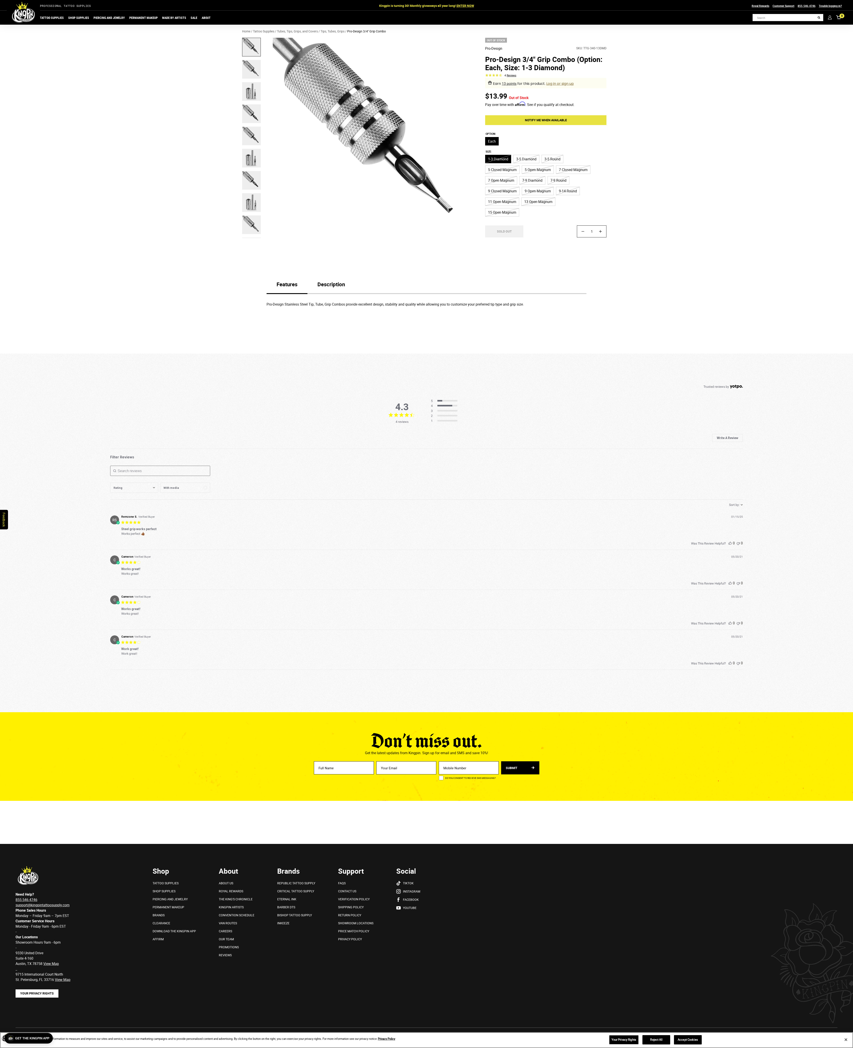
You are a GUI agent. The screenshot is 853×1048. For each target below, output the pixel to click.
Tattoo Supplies (52, 18)
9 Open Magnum (538, 191)
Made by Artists (174, 18)
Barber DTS (286, 907)
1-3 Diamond (498, 159)
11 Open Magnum (502, 201)
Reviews (225, 955)
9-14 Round (568, 191)
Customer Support (783, 6)
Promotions (229, 947)
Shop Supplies (78, 18)
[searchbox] (160, 471)
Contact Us (347, 891)
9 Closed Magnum (502, 191)
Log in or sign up (560, 83)
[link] (445, 421)
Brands (159, 915)
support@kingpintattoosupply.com (43, 905)
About (206, 18)
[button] (28, 1038)
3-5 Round (552, 159)
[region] (426, 1040)
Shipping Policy (351, 907)
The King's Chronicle (236, 899)
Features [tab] (287, 284)
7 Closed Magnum (573, 169)
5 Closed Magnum (502, 169)
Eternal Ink (286, 899)
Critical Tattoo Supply (295, 891)
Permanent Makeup (143, 18)
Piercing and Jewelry (109, 18)
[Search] (819, 17)
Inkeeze (283, 923)
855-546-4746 (806, 6)
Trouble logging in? (830, 6)
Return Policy (349, 915)
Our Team (226, 939)
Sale (194, 18)
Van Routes (228, 923)
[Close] (846, 1039)
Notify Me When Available (546, 120)
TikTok (408, 883)
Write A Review (727, 438)
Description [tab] (331, 284)
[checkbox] (185, 488)
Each (492, 141)
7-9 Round (558, 180)
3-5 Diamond (526, 159)
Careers (225, 931)
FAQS (342, 883)
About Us (226, 883)
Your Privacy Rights (37, 993)
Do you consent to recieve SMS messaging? (470, 778)
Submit (512, 768)
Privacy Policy (350, 939)
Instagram (411, 891)
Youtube (410, 908)
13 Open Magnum (538, 201)
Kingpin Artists (231, 907)
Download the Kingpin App (174, 931)
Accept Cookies (688, 1040)
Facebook (411, 899)
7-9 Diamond (532, 180)
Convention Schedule (236, 915)
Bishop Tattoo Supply (294, 915)
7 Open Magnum (501, 180)
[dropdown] (134, 488)
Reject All (656, 1040)
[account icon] (830, 17)
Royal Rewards (760, 6)
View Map (62, 979)
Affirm (158, 939)
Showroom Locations (355, 923)
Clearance (161, 923)
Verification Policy (354, 899)
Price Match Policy (353, 931)
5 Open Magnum (538, 169)
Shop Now (459, 6)
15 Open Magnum (502, 212)
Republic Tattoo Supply (296, 883)
